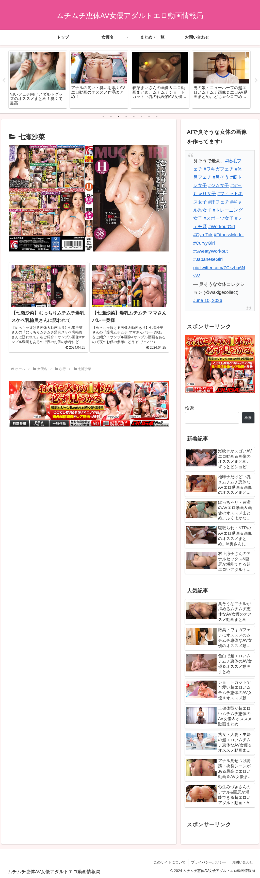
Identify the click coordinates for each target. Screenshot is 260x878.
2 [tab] (110, 116)
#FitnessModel (228, 234)
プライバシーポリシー (208, 862)
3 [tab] (118, 116)
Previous (3, 80)
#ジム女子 (218, 185)
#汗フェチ (218, 202)
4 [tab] (126, 116)
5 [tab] (133, 116)
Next (256, 80)
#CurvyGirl (204, 243)
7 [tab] (149, 116)
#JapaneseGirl (208, 259)
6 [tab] (141, 116)
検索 (189, 408)
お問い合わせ (242, 862)
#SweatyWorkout (210, 251)
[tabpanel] (38, 79)
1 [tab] (103, 116)
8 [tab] (156, 116)
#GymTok (203, 234)
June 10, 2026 (207, 300)
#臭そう (221, 177)
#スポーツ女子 (219, 218)
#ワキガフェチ (219, 169)
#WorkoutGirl (221, 226)
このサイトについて (170, 862)
